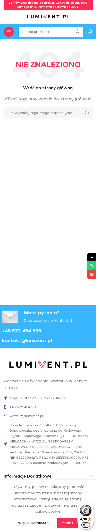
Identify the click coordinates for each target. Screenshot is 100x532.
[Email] (91, 274)
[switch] (85, 525)
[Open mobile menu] (8, 32)
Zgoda (68, 523)
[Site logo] (48, 16)
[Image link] (48, 365)
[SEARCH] (87, 112)
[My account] (90, 32)
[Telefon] (91, 265)
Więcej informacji (35, 523)
